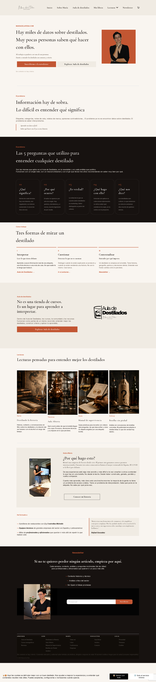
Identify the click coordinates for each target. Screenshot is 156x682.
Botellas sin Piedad (51, 648)
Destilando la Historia (52, 639)
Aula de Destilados (26, 639)
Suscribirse (97, 639)
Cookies (121, 645)
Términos (122, 642)
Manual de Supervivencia (53, 645)
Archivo (48, 651)
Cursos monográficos (27, 642)
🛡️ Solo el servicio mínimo (141, 676)
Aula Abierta (49, 642)
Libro (71, 642)
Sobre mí (73, 639)
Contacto (97, 645)
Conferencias (74, 645)
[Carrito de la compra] (138, 8)
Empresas (73, 648)
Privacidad (122, 639)
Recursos (24, 645)
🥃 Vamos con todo (119, 676)
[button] (117, 7)
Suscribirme (124, 602)
